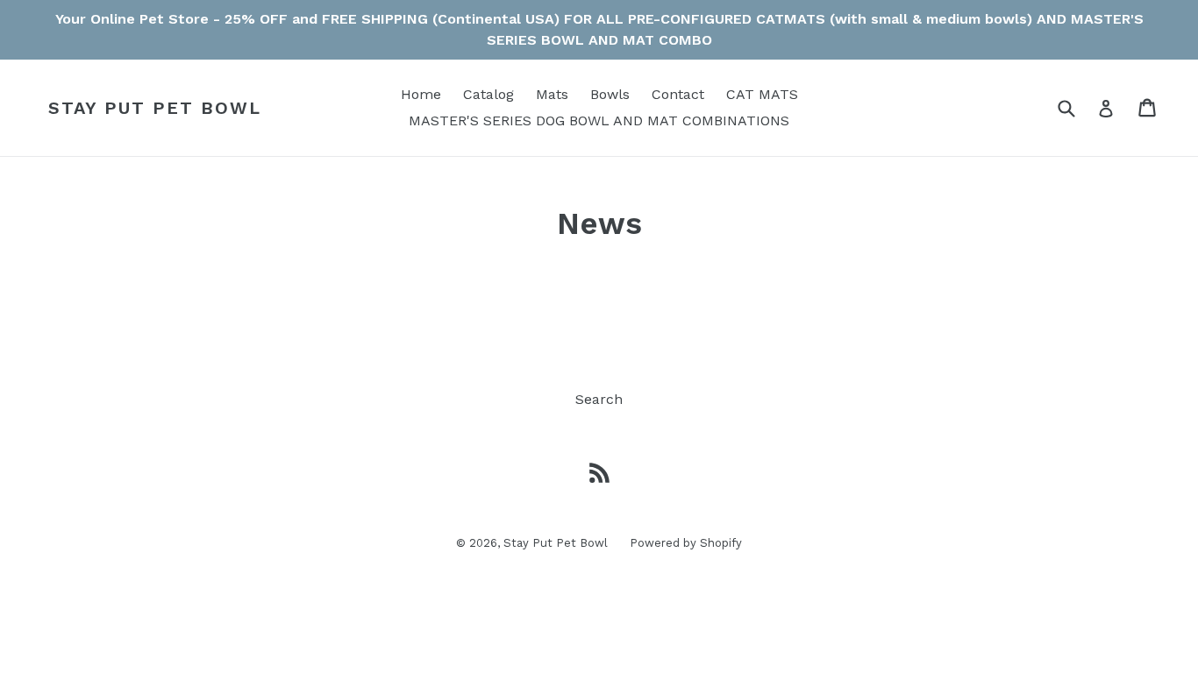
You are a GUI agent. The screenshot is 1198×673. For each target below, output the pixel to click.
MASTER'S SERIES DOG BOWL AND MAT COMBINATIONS (599, 120)
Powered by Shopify (686, 542)
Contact (678, 94)
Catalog (488, 94)
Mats (552, 94)
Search (599, 399)
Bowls (610, 94)
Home (421, 94)
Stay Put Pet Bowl (154, 107)
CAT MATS (762, 94)
